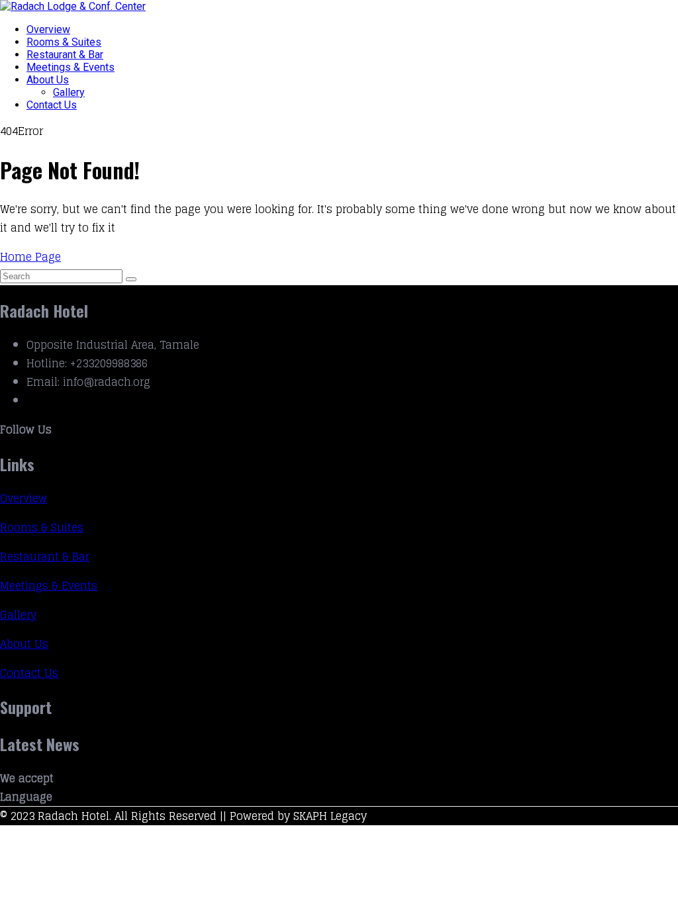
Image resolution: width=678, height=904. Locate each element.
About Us (47, 79)
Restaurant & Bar (64, 54)
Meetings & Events (70, 67)
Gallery (69, 92)
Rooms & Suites (63, 42)
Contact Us (51, 105)
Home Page (30, 257)
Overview (48, 29)
